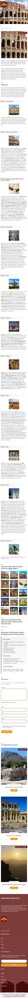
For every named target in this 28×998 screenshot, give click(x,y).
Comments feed (4, 982)
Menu (24, 4)
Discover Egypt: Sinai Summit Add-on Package (14, 884)
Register (2, 973)
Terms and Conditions (5, 930)
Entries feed (3, 979)
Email (2, 712)
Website (2, 718)
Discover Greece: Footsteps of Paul (14, 787)
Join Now (14, 790)
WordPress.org (4, 985)
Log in (2, 976)
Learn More (14, 887)
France (2, 944)
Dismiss (23, 996)
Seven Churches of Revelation (14, 835)
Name (2, 707)
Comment (3, 687)
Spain (2, 938)
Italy (2, 941)
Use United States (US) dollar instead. (12, 996)
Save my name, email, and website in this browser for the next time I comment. (13, 727)
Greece (2, 947)
